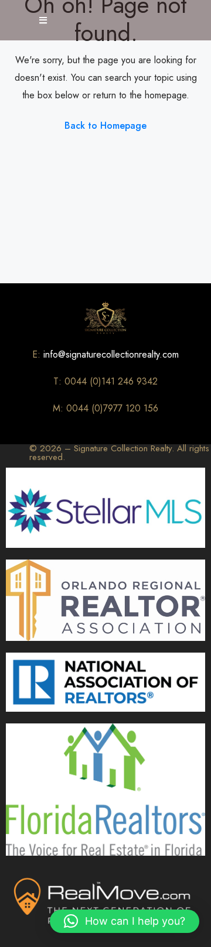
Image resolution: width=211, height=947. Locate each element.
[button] (124, 921)
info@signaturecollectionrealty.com (111, 354)
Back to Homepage (105, 125)
